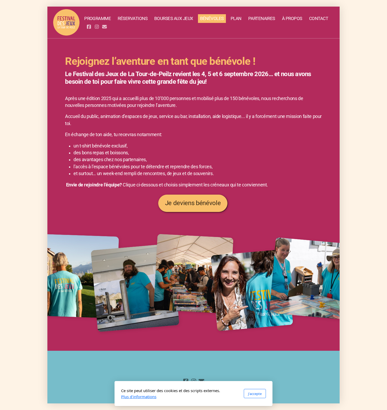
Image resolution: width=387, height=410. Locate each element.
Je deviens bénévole (193, 203)
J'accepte (255, 393)
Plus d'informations (138, 396)
